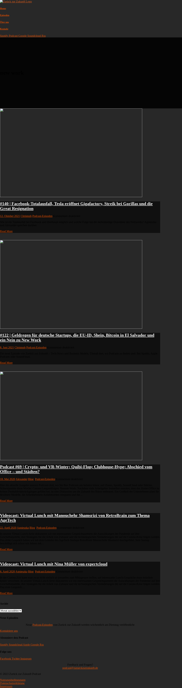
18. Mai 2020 (7, 479)
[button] (9, 630)
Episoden (4, 15)
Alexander (21, 479)
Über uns (4, 22)
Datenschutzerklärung (12, 683)
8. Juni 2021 (7, 347)
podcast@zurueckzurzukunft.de (80, 667)
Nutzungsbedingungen (12, 679)
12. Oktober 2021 (10, 216)
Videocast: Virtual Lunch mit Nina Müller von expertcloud (53, 564)
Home (3, 8)
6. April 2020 (7, 571)
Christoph (26, 216)
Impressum (6, 686)
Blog (31, 479)
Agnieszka (23, 527)
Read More (6, 231)
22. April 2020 (8, 527)
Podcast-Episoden (42, 216)
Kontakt (4, 28)
